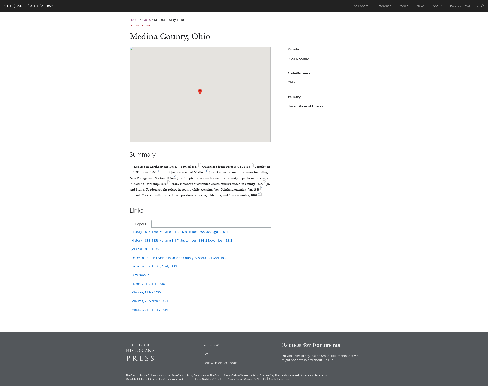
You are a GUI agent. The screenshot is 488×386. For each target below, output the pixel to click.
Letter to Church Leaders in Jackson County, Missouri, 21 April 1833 (179, 257)
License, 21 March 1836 (148, 283)
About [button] (437, 6)
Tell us (328, 360)
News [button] (421, 6)
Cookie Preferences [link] (279, 378)
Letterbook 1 (141, 275)
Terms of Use (194, 378)
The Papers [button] (360, 6)
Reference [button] (384, 6)
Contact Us (212, 345)
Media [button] (404, 6)
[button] (200, 91)
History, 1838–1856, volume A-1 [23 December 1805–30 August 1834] (180, 231)
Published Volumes (464, 6)
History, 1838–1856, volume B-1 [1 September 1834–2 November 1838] (182, 240)
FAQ (206, 354)
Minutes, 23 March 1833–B (150, 301)
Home (134, 19)
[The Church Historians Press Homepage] (140, 359)
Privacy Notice (234, 378)
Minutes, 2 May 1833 (146, 292)
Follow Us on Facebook (220, 363)
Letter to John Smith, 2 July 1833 (154, 266)
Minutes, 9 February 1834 (150, 309)
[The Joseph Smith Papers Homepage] (28, 6)
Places (146, 19)
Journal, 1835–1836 (145, 249)
